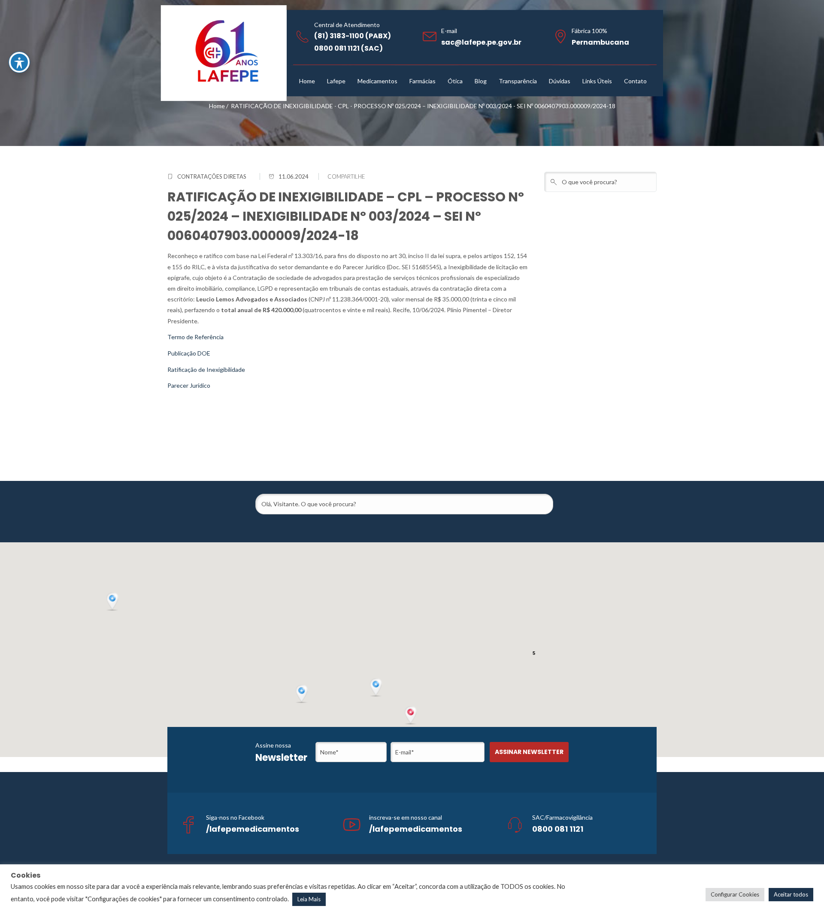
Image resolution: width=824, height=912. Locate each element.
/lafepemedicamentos (252, 829)
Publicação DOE (188, 353)
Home (217, 105)
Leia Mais (309, 899)
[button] (411, 715)
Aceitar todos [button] (791, 894)
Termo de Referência (195, 336)
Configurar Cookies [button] (735, 894)
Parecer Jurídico (188, 385)
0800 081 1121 (557, 829)
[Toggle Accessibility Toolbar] (19, 62)
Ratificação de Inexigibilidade (206, 369)
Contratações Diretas (211, 176)
